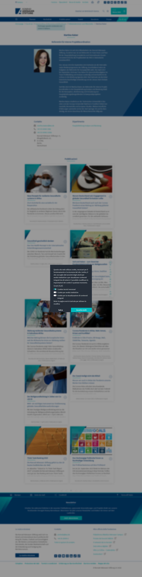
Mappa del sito (103, 563)
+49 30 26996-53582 (44, 132)
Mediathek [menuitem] (47, 19)
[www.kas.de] (24, 11)
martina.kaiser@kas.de (45, 126)
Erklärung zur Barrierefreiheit (70, 563)
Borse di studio (74, 2)
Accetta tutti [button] (81, 310)
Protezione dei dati (32, 563)
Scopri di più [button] (58, 285)
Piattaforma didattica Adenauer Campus (108, 534)
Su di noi (29, 24)
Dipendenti (63, 2)
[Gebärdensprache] (98, 2)
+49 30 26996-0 (63, 538)
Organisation (40, 24)
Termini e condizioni (49, 563)
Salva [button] (60, 310)
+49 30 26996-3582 (44, 129)
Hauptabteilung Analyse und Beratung (86, 126)
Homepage (19, 24)
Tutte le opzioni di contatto (64, 542)
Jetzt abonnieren (71, 518)
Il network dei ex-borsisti (102, 542)
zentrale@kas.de (63, 534)
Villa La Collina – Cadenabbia (104, 550)
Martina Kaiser (101, 24)
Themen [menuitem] (32, 19)
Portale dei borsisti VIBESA (103, 538)
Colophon (19, 563)
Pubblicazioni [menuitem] (64, 19)
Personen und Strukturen (57, 24)
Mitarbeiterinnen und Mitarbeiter (81, 24)
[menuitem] (18, 19)
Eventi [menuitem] (80, 19)
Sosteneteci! (98, 554)
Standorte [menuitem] (95, 19)
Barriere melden (90, 563)
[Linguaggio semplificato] (92, 2)
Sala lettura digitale (100, 546)
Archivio (85, 2)
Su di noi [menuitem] (122, 19)
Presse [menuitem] (108, 19)
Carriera (54, 2)
